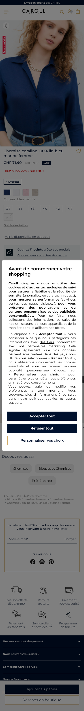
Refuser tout (42, 428)
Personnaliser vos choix (42, 440)
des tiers (47, 342)
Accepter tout (42, 416)
